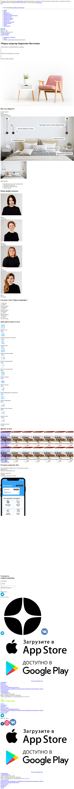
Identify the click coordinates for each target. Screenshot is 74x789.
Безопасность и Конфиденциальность (10, 687)
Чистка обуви (6, 26)
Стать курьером (4, 690)
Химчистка (6, 12)
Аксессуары (6, 20)
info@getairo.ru (4, 691)
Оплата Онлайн (4, 686)
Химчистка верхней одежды (10, 15)
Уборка (5, 24)
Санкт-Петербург (20, 7)
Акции (5, 10)
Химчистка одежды (8, 18)
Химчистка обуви (7, 19)
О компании (4, 682)
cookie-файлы (19, 1)
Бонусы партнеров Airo (37, 681)
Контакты (3, 683)
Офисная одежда (7, 14)
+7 (1, 586)
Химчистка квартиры (8, 22)
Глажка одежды (7, 23)
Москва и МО (12, 7)
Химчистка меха (7, 16)
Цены (4, 11)
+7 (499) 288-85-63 (5, 33)
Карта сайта (3, 684)
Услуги (2, 703)
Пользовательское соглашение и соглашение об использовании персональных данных (22, 688)
